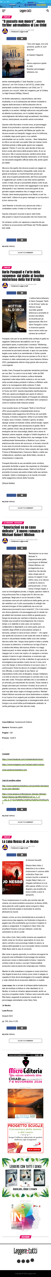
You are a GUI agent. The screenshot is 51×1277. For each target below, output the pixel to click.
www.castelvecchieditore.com (14, 770)
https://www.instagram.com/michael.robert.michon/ (23, 764)
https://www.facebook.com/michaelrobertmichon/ (22, 759)
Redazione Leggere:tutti (19, 32)
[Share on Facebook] (11, 38)
